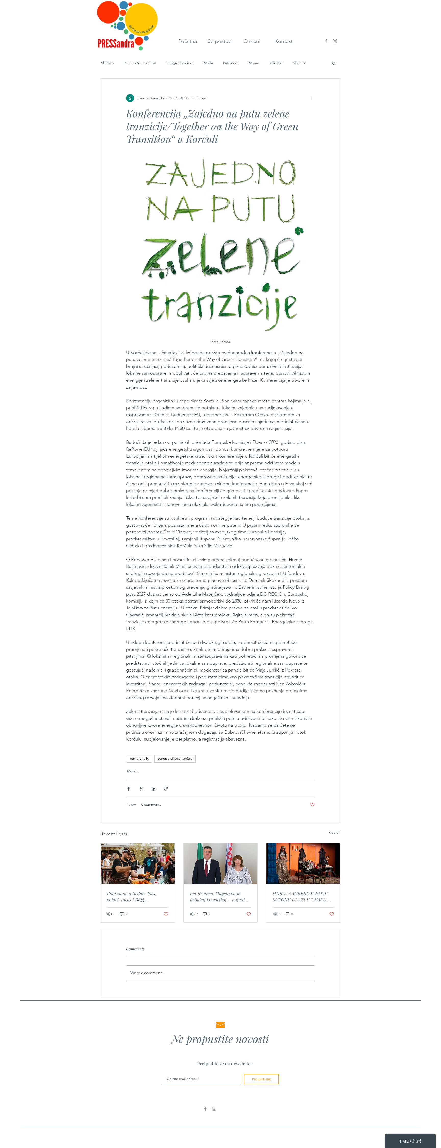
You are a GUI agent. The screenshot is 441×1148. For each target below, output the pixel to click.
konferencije (139, 758)
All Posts (107, 63)
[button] (334, 63)
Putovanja (230, 63)
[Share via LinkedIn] (153, 788)
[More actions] (312, 98)
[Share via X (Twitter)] (141, 788)
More (296, 63)
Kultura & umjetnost (140, 63)
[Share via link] (166, 788)
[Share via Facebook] (128, 788)
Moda (208, 63)
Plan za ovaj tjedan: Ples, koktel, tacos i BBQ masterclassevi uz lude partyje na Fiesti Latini (136, 896)
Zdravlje (276, 63)
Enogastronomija (180, 63)
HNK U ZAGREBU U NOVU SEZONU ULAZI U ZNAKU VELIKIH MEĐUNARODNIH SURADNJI (301, 896)
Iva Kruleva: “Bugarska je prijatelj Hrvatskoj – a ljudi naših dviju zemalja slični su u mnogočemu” (219, 896)
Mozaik (254, 63)
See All (334, 833)
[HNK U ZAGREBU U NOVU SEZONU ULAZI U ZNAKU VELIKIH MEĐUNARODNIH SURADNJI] (303, 863)
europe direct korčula (175, 758)
